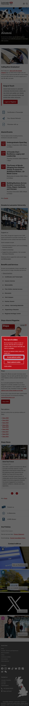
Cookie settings (8, 366)
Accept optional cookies (14, 357)
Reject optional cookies (14, 362)
